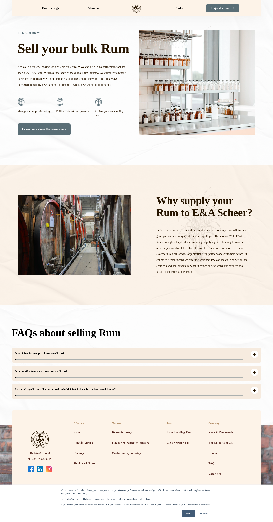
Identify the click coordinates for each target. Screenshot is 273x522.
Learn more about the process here (44, 129)
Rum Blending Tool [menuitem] (179, 432)
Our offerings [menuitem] (50, 8)
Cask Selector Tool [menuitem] (178, 442)
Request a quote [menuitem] (221, 8)
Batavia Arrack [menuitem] (83, 442)
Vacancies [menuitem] (214, 473)
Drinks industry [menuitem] (122, 432)
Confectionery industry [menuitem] (126, 453)
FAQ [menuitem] (211, 463)
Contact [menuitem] (180, 8)
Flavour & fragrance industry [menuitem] (130, 442)
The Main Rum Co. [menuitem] (220, 442)
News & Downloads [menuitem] (220, 432)
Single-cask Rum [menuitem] (84, 463)
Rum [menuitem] (77, 432)
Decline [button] (204, 513)
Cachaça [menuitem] (79, 453)
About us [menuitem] (93, 8)
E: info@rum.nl (40, 453)
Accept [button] (188, 513)
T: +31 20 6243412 (39, 459)
